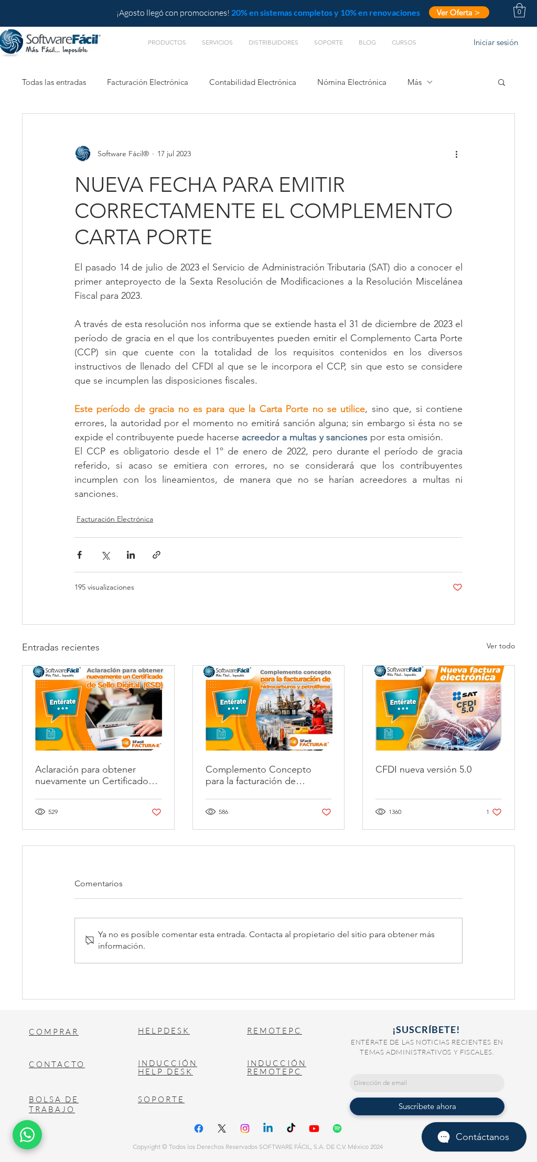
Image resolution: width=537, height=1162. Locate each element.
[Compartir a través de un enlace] (157, 555)
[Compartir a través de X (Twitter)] (105, 555)
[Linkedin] (268, 1128)
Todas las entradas (54, 82)
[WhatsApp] (27, 1134)
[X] (222, 1128)
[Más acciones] (456, 153)
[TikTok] (291, 1128)
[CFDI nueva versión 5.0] (438, 708)
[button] (519, 10)
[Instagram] (245, 1128)
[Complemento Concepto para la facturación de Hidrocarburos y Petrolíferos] (269, 708)
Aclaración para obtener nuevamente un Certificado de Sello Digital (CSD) (91, 775)
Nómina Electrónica (351, 82)
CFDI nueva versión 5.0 (423, 769)
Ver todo (501, 645)
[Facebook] (199, 1128)
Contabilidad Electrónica (252, 82)
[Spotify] (337, 1128)
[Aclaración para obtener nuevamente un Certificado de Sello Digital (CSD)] (98, 708)
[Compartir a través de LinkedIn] (131, 555)
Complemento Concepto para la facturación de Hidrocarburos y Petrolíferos (264, 775)
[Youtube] (314, 1128)
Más (414, 82)
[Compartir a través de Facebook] (79, 555)
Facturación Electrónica (147, 82)
